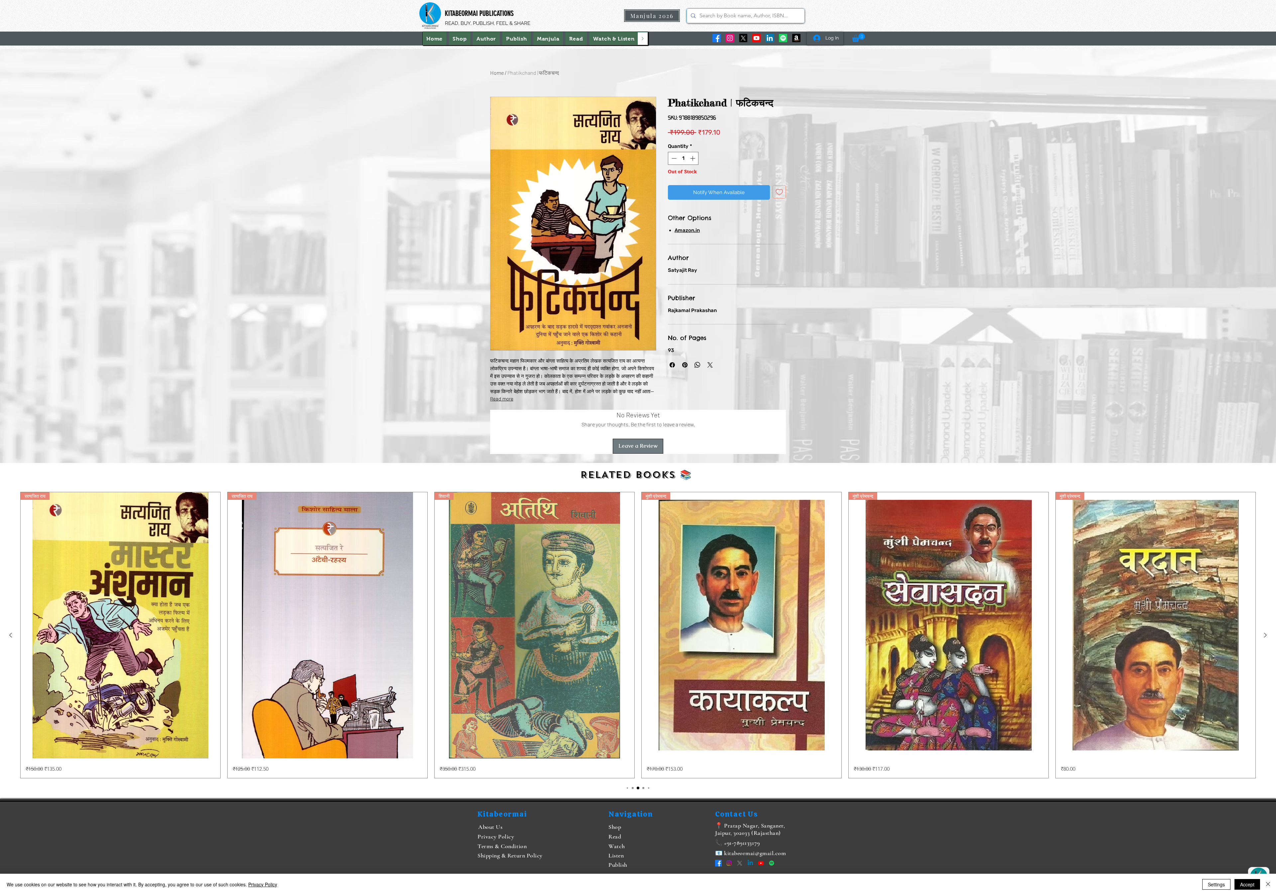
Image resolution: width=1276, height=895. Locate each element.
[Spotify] (783, 38)
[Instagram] (730, 38)
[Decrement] (673, 158)
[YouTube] (756, 38)
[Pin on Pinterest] (685, 365)
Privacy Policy (262, 884)
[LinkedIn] (770, 38)
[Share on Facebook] (672, 365)
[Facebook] (716, 38)
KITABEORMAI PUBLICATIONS (479, 13)
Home (497, 72)
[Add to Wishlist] (779, 192)
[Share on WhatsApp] (697, 365)
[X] (743, 38)
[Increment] (693, 158)
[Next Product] (1265, 635)
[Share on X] (710, 365)
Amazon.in (687, 230)
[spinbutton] (683, 158)
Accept (1247, 884)
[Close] (1268, 884)
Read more (501, 399)
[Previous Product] (11, 635)
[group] (638, 635)
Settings (1216, 884)
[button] (613, 38)
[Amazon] (796, 38)
